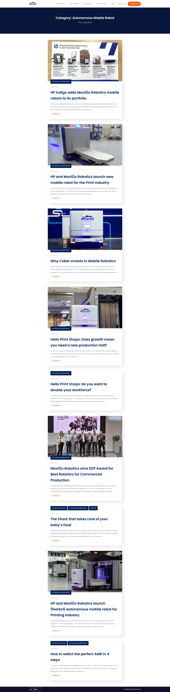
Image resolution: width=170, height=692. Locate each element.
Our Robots (60, 4)
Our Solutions (87, 4)
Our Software (74, 4)
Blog (112, 4)
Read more (56, 114)
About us (121, 4)
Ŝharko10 (93, 508)
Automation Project (59, 508)
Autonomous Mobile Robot (61, 81)
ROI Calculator (102, 4)
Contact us (134, 4)
